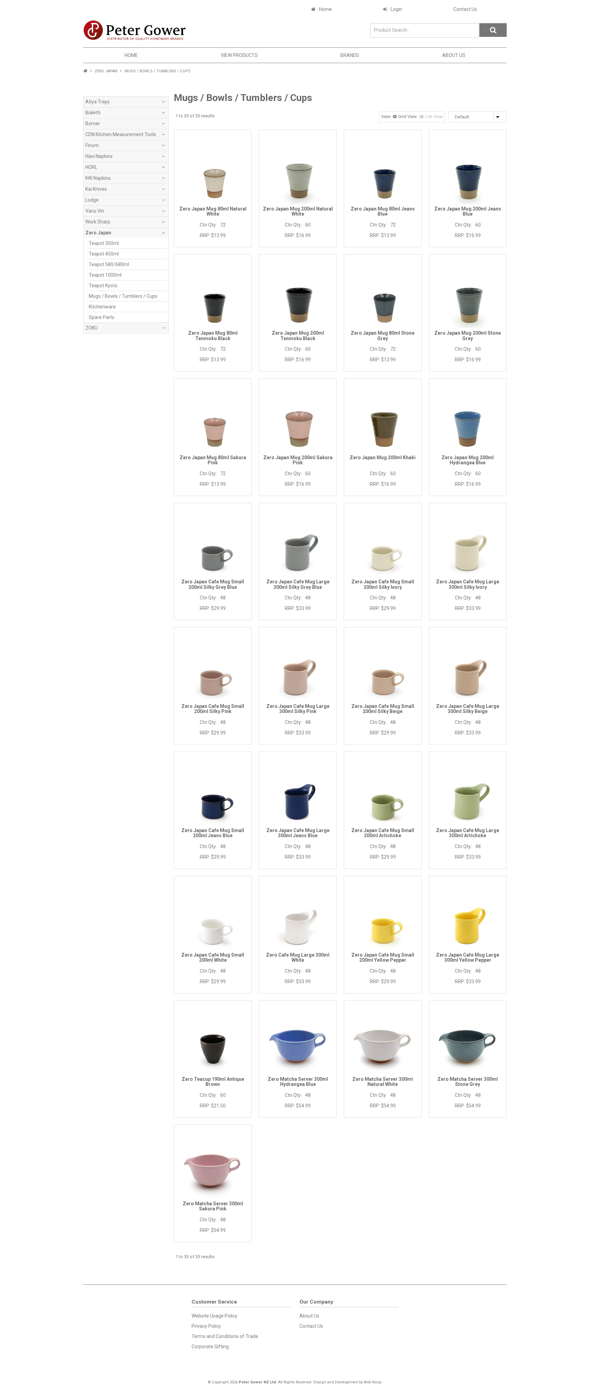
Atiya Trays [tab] (97, 101)
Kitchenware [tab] (102, 306)
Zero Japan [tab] (98, 232)
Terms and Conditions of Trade (225, 1336)
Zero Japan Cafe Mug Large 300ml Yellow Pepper (467, 957)
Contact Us (465, 9)
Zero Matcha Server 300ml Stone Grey (467, 1081)
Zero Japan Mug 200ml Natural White (298, 211)
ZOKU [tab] (91, 328)
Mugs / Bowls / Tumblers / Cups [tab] (123, 296)
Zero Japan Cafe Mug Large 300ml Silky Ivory (467, 584)
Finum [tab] (92, 145)
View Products (239, 55)
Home (325, 9)
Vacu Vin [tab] (94, 211)
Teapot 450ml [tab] (104, 254)
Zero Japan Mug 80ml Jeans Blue (383, 211)
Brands (349, 55)
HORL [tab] (91, 167)
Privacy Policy (206, 1326)
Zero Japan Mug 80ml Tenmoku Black (213, 335)
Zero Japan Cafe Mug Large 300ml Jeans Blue (297, 833)
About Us (453, 55)
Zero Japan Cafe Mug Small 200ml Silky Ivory (382, 584)
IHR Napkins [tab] (98, 178)
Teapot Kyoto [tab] (103, 285)
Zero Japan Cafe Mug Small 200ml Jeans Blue (212, 833)
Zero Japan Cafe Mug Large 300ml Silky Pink (297, 708)
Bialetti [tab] (92, 112)
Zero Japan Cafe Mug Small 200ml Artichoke (382, 833)
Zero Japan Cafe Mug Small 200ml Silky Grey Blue (212, 584)
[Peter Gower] (134, 30)
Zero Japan (106, 71)
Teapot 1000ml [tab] (105, 275)
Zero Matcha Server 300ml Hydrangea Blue (298, 1081)
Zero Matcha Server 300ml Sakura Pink (213, 1206)
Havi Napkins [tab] (99, 156)
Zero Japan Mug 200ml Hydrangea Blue (467, 460)
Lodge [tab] (92, 200)
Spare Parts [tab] (101, 317)
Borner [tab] (92, 123)
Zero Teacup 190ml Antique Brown (213, 1081)
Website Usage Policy (214, 1316)
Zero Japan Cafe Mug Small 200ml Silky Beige (382, 708)
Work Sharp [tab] (97, 221)
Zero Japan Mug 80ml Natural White (213, 211)
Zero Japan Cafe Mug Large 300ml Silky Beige (467, 708)
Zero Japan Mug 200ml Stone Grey (467, 335)
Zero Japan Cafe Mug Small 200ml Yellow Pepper (382, 957)
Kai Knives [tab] (96, 189)
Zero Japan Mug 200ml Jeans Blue (467, 211)
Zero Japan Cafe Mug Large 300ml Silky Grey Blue (297, 584)
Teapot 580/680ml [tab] (109, 264)
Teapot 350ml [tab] (104, 243)
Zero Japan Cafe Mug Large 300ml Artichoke (467, 833)
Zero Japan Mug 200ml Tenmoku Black (298, 335)
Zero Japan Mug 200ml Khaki (383, 457)
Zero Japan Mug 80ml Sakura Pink (213, 460)
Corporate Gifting (210, 1346)
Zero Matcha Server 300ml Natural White (382, 1081)
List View (434, 116)
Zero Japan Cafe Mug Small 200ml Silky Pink (212, 708)
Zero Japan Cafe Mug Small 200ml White (212, 957)
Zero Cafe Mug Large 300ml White (297, 957)
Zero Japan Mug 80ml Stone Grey (383, 335)
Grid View (407, 116)
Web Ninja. (373, 1382)
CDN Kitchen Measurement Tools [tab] (120, 134)
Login (396, 9)
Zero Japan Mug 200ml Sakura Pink (298, 460)
